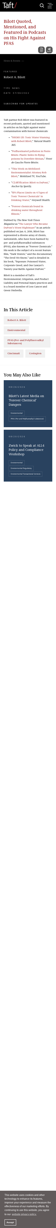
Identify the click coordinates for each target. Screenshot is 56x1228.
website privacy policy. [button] (24, 1214)
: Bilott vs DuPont (30, 182)
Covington (35, 353)
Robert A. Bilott (14, 77)
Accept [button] (10, 1222)
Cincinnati (13, 353)
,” (20, 214)
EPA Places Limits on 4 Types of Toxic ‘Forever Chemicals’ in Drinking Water (29, 197)
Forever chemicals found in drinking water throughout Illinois (27, 210)
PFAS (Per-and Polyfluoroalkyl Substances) (25, 342)
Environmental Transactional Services (25, 474)
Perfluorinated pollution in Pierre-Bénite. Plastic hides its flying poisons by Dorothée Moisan (31, 155)
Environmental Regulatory (21, 468)
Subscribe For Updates (21, 104)
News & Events (12, 61)
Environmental (16, 330)
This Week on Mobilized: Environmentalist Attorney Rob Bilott (29, 173)
